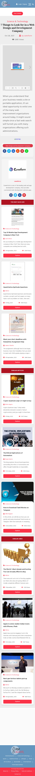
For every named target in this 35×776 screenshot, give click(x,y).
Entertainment (27, 762)
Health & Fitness (14, 759)
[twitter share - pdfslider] (9, 151)
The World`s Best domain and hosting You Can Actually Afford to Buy (17, 570)
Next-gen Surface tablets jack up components (15, 680)
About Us (5, 771)
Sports (4, 759)
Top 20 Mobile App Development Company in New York (15, 233)
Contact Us (18, 774)
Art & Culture (7, 762)
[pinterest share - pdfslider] (22, 151)
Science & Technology (17, 21)
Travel (30, 759)
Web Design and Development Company (18, 146)
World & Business (9, 756)
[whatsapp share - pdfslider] (26, 151)
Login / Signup (22, 4)
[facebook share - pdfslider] (4, 151)
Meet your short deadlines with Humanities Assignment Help (14, 340)
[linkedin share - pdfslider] (13, 151)
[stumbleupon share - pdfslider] (18, 151)
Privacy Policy (15, 771)
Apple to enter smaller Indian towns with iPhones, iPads (16, 625)
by (27, 35)
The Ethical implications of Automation (13, 454)
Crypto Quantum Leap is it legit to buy (17, 401)
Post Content (17, 13)
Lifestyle (23, 759)
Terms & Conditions (27, 771)
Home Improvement (17, 765)
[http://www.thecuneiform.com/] (16, 69)
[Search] (33, 4)
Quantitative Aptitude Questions (15, 287)
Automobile (17, 762)
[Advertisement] (17, 726)
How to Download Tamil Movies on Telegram (16, 509)
